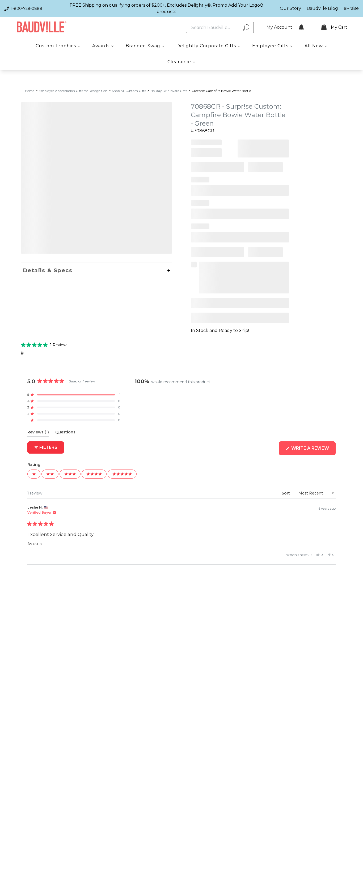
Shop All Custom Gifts (129, 91)
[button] (43, 345)
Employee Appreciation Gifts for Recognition (73, 91)
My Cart (339, 27)
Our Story (290, 8)
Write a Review (313, 450)
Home (29, 91)
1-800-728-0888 (26, 8)
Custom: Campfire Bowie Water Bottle (221, 91)
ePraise (351, 8)
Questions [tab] (65, 433)
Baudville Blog (322, 8)
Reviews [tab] (38, 433)
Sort (286, 493)
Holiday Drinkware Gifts (168, 91)
